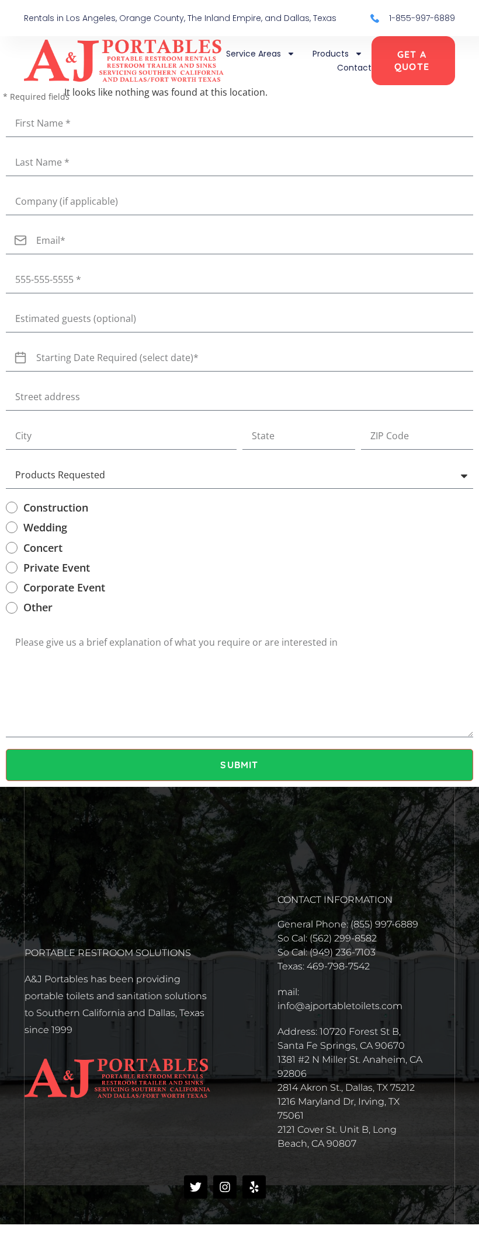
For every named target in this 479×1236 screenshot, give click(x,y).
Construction (55, 507)
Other (38, 607)
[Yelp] (254, 1187)
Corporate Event (64, 587)
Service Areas (253, 53)
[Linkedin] (283, 1187)
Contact (354, 67)
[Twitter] (195, 1187)
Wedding (45, 527)
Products (331, 53)
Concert (43, 548)
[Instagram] (225, 1187)
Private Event (56, 568)
